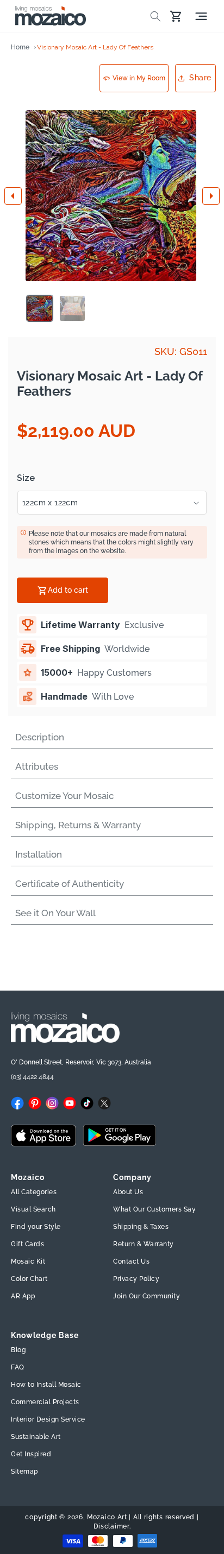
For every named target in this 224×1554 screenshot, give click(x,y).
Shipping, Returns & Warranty (78, 825)
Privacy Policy (136, 1279)
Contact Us (131, 1261)
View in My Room (139, 78)
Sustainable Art (36, 1437)
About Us (128, 1192)
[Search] (155, 16)
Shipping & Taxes (141, 1226)
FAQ (17, 1367)
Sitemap (24, 1471)
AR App (23, 1296)
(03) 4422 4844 (32, 1077)
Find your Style (36, 1226)
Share (200, 77)
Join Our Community (146, 1296)
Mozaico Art (107, 1517)
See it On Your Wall (55, 913)
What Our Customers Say (154, 1209)
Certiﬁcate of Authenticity (69, 883)
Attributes (36, 766)
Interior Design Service (48, 1419)
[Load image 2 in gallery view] (72, 308)
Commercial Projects (45, 1402)
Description (39, 737)
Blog (18, 1350)
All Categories (34, 1192)
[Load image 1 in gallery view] (40, 308)
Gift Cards (27, 1244)
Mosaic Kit (28, 1261)
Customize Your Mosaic (64, 795)
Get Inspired (31, 1454)
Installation (38, 854)
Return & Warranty (143, 1244)
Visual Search (33, 1209)
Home (20, 47)
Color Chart (29, 1279)
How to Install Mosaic (46, 1384)
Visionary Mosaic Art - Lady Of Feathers (95, 47)
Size (26, 478)
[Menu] (201, 16)
